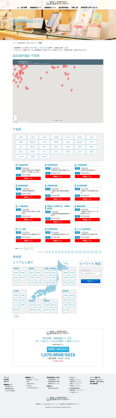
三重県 (53, 310)
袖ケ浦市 (44, 156)
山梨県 (47, 282)
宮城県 (66, 277)
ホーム (18, 8)
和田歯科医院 (52, 165)
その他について (74, 392)
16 (96, 252)
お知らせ (6, 381)
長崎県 (16, 300)
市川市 (44, 142)
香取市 (33, 151)
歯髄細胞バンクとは (32, 379)
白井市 (80, 147)
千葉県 (66, 305)
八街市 (92, 137)
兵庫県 (38, 277)
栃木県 (72, 295)
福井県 (53, 277)
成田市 (68, 147)
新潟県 (47, 272)
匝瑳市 (68, 151)
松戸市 (92, 142)
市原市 (33, 137)
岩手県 (72, 272)
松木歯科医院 (82, 186)
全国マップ (34, 43)
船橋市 (56, 142)
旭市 (44, 151)
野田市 (56, 147)
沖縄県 (16, 316)
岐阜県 (47, 305)
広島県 (22, 277)
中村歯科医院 (26, 165)
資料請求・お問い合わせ (57, 349)
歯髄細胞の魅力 (9, 388)
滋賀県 (32, 272)
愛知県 (47, 310)
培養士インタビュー (75, 383)
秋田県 (72, 277)
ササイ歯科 (22, 229)
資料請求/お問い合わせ (89, 7)
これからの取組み (10, 390)
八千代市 (68, 137)
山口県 (16, 282)
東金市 (21, 142)
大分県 (16, 305)
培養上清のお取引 (53, 388)
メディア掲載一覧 (95, 377)
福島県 (72, 282)
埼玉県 (72, 300)
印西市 (92, 147)
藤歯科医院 (81, 206)
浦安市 (68, 142)
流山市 (44, 147)
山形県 (66, 282)
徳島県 (32, 305)
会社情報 (24, 7)
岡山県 (16, 277)
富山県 (53, 272)
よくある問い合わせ (32, 387)
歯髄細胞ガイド (36, 7)
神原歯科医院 (23, 186)
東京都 (72, 305)
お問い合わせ (43, 47)
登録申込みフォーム (54, 383)
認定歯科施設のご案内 (23, 43)
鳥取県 (16, 272)
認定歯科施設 (64, 7)
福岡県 (16, 295)
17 (100, 252)
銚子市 (56, 151)
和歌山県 (38, 282)
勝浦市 (92, 151)
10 (72, 252)
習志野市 (56, 137)
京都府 (38, 272)
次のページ (28, 248)
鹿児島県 (16, 310)
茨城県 (66, 295)
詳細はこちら (28, 178)
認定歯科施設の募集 (54, 381)
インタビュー (72, 377)
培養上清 (74, 7)
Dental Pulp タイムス (96, 379)
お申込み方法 (30, 383)
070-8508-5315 (59, 355)
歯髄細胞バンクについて (77, 390)
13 (84, 252)
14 (88, 252)
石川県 (47, 277)
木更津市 (32, 156)
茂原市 (80, 151)
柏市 (21, 147)
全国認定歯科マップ (54, 379)
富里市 (21, 151)
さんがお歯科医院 (83, 229)
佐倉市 (44, 137)
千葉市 (21, 137)
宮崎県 (22, 305)
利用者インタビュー (75, 379)
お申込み (35, 47)
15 (92, 252)
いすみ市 (20, 156)
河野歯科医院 (52, 186)
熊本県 (22, 300)
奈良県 (32, 282)
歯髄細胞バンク (50, 7)
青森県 (66, 272)
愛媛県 (32, 310)
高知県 (38, 310)
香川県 (38, 305)
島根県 (22, 272)
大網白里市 (33, 142)
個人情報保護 (94, 383)
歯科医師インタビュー (76, 381)
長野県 (53, 282)
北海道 (66, 263)
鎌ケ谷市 (79, 142)
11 (76, 252)
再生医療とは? (9, 386)
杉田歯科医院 (52, 229)
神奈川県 (65, 310)
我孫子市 (32, 147)
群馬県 (66, 300)
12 (80, 252)
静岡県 (53, 305)
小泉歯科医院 (82, 165)
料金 (28, 381)
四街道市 (79, 137)
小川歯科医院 (23, 206)
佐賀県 (22, 295)
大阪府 (32, 277)
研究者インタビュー (75, 385)
